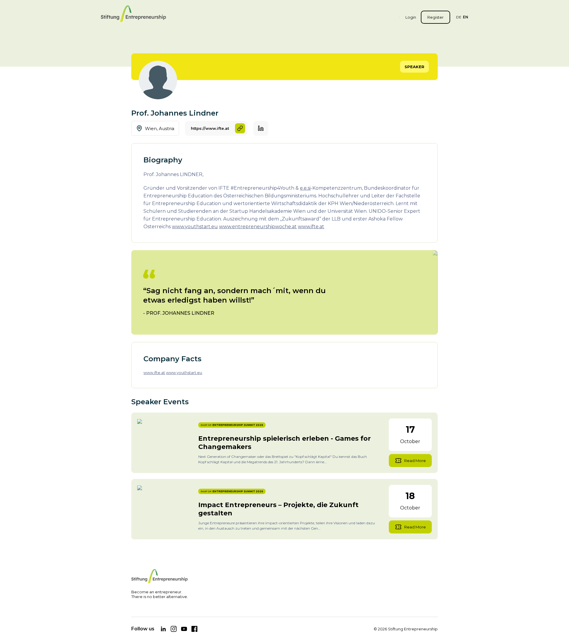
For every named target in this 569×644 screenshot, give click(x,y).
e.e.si (305, 188)
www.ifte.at (311, 226)
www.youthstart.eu (195, 226)
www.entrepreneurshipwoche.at (258, 226)
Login (410, 17)
